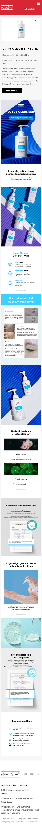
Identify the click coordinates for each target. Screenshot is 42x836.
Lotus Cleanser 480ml (20, 48)
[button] (36, 21)
